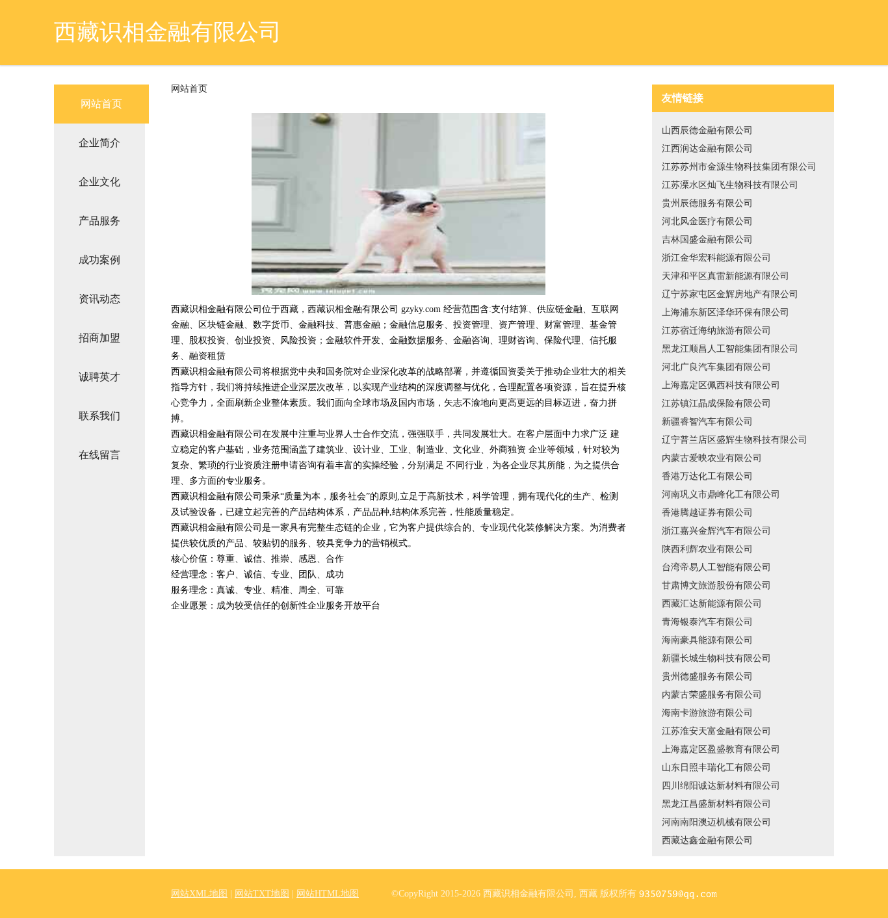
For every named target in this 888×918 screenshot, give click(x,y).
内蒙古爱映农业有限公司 (712, 458)
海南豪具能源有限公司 (707, 640)
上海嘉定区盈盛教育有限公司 (721, 749)
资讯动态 (99, 298)
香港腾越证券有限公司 (707, 513)
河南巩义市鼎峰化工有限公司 (721, 494)
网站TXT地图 (262, 893)
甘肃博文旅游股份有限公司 (716, 585)
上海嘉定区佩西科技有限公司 (721, 385)
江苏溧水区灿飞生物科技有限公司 (730, 185)
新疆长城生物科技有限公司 (716, 658)
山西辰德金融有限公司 (707, 130)
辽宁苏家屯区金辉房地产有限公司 (730, 294)
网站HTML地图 (327, 893)
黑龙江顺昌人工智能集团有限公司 (730, 349)
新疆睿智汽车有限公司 (707, 421)
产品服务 (99, 220)
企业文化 (99, 181)
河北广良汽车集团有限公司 (716, 367)
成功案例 (99, 259)
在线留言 (99, 454)
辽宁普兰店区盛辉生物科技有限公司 (734, 440)
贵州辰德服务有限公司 (707, 203)
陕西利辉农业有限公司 (707, 549)
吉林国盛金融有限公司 (707, 239)
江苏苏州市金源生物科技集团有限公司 (739, 167)
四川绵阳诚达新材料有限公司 (721, 786)
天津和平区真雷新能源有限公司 (725, 276)
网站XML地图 (199, 893)
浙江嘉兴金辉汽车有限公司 (716, 531)
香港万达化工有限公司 (707, 476)
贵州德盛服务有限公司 (707, 676)
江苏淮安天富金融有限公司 (716, 731)
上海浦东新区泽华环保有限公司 (725, 312)
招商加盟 (99, 337)
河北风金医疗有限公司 (707, 221)
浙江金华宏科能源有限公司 (716, 258)
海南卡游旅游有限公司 (707, 713)
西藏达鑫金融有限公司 (707, 840)
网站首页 (101, 103)
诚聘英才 (99, 376)
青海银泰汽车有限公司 (707, 622)
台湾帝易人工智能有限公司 (716, 567)
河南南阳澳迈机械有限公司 (716, 822)
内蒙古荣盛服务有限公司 (712, 695)
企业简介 (99, 142)
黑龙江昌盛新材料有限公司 (716, 804)
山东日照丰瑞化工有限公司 (716, 767)
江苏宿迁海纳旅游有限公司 (716, 330)
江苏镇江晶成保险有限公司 (716, 403)
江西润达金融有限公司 (707, 148)
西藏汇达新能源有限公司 (712, 604)
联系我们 (99, 415)
